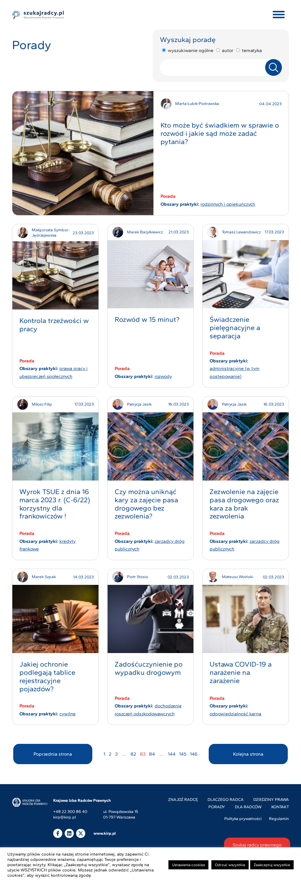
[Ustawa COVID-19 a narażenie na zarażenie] (246, 619)
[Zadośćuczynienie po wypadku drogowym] (151, 619)
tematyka (252, 50)
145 (182, 754)
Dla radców (248, 806)
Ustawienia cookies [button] (188, 865)
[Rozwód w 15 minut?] (151, 274)
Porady (216, 806)
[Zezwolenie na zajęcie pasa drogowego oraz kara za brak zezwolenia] (246, 446)
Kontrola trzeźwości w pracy (54, 324)
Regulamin (279, 818)
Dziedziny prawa (271, 799)
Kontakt (280, 806)
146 (194, 754)
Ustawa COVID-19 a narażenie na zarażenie (241, 672)
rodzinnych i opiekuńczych (227, 204)
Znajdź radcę (183, 799)
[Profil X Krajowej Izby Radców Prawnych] (80, 833)
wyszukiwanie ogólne (190, 50)
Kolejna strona (248, 754)
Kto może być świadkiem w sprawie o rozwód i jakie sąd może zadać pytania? (219, 133)
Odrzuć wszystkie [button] (230, 865)
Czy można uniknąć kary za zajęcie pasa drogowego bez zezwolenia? (146, 503)
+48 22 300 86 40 (70, 812)
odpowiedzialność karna (235, 714)
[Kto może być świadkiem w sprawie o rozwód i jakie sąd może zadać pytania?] (82, 153)
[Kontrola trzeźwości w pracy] (55, 275)
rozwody (163, 376)
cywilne (67, 714)
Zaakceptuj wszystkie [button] (272, 865)
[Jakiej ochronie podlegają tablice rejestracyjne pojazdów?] (55, 619)
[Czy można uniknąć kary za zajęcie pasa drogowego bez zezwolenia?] (151, 446)
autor (227, 50)
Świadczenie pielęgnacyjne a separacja (235, 327)
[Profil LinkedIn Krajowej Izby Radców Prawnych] (69, 833)
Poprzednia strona (53, 754)
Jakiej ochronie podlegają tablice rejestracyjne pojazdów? (47, 676)
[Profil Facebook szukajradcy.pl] (57, 833)
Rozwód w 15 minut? (147, 319)
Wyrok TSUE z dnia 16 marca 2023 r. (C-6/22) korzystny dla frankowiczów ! (54, 503)
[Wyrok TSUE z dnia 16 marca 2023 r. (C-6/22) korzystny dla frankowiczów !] (55, 446)
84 (152, 754)
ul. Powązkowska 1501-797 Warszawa (120, 814)
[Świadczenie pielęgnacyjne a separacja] (246, 274)
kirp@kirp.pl (64, 817)
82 (133, 754)
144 (171, 754)
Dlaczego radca (226, 799)
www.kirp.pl (104, 833)
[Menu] (278, 14)
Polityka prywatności (243, 818)
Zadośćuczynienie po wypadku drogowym (149, 668)
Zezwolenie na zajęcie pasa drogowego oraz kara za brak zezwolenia (244, 503)
